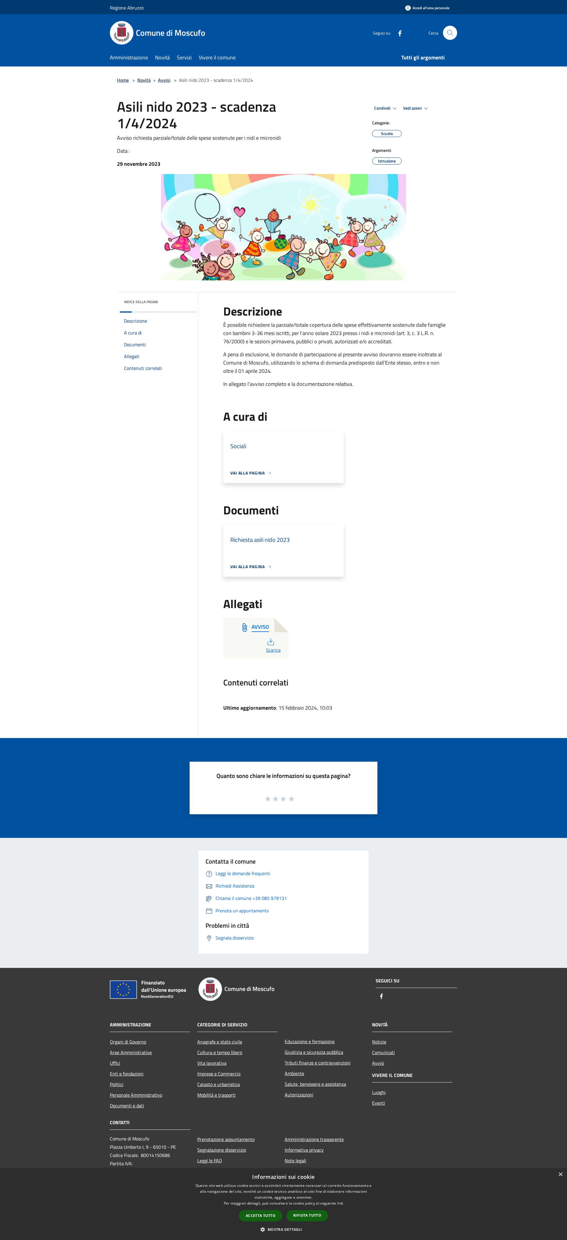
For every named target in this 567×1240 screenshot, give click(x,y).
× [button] (560, 1174)
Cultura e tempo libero (219, 1052)
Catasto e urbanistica (218, 1084)
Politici (116, 1084)
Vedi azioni (413, 108)
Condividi (382, 108)
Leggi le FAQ (209, 1160)
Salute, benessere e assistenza (315, 1084)
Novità (144, 80)
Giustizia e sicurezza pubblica (314, 1052)
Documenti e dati (127, 1105)
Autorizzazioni (299, 1094)
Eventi (378, 1102)
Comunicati (383, 1052)
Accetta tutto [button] (261, 1215)
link (340, 1203)
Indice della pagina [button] (141, 302)
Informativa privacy (304, 1149)
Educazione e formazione (310, 1041)
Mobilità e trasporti (216, 1094)
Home (123, 80)
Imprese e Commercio (218, 1073)
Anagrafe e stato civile (219, 1041)
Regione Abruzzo (127, 7)
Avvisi (164, 80)
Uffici (115, 1063)
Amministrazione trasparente (314, 1139)
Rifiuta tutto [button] (307, 1215)
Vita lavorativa (212, 1063)
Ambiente (294, 1073)
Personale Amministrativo (136, 1094)
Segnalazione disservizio (221, 1149)
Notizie (379, 1041)
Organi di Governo (128, 1041)
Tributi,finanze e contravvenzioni (318, 1062)
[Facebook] (397, 33)
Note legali (295, 1160)
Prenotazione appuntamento (226, 1139)
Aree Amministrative (131, 1052)
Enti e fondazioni (127, 1073)
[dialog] (283, 1204)
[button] (283, 1229)
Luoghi (379, 1092)
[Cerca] (450, 33)
